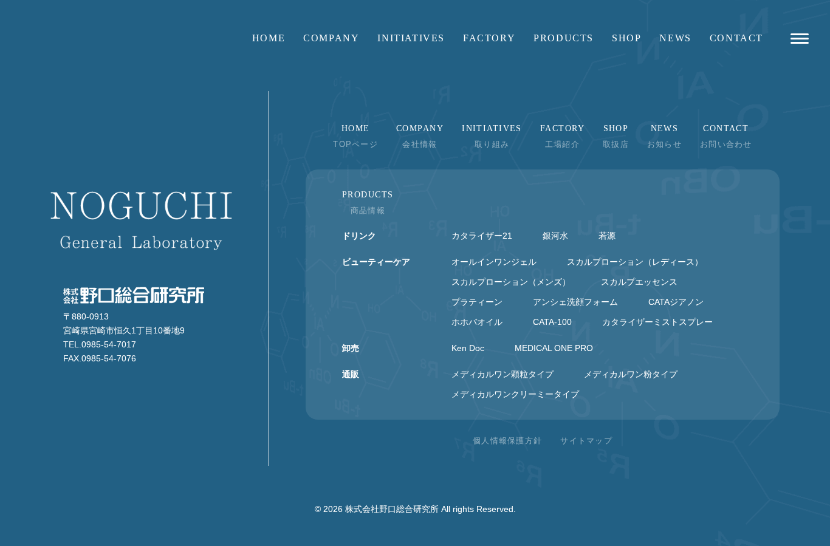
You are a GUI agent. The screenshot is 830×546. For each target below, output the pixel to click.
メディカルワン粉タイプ (630, 374)
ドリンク (359, 236)
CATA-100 (552, 322)
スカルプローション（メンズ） (511, 282)
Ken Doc (467, 348)
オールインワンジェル (494, 262)
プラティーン (476, 302)
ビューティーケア (376, 262)
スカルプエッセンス (639, 282)
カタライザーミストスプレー (657, 322)
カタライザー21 (481, 236)
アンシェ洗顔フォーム (575, 302)
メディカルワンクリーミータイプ (515, 394)
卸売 (350, 348)
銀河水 (555, 236)
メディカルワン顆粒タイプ (502, 374)
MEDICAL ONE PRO (554, 348)
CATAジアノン (676, 302)
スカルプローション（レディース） (635, 262)
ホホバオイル (476, 322)
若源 (607, 236)
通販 (350, 374)
